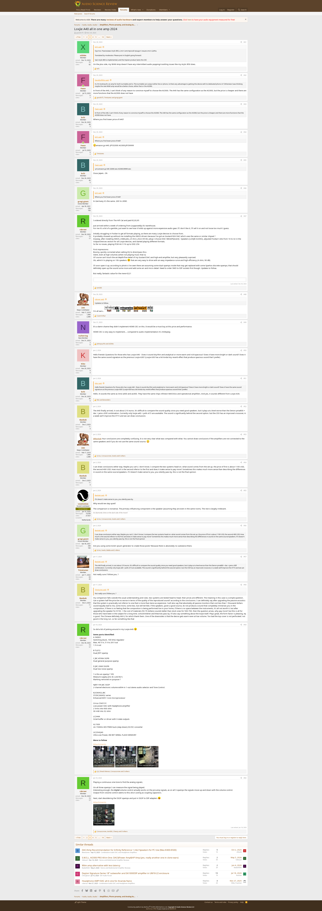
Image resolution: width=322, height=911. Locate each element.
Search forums (89, 14)
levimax (239, 875)
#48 (245, 294)
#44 (245, 132)
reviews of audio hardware (119, 19)
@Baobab (97, 438)
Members (163, 9)
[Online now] (83, 86)
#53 (245, 434)
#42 (245, 75)
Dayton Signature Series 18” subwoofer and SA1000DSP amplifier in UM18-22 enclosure (125, 873)
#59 (245, 625)
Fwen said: (99, 109)
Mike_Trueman (236, 883)
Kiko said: (98, 383)
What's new (136, 9)
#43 (245, 104)
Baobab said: (99, 495)
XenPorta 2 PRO (151, 909)
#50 (245, 350)
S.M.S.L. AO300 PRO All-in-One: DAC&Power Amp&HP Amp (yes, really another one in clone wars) (130, 857)
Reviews (97, 9)
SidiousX (85, 860)
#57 (245, 557)
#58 (245, 585)
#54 (245, 462)
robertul (85, 883)
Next (108, 37)
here (190, 19)
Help (242, 902)
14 (103, 37)
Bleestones (86, 852)
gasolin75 (79, 33)
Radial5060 (86, 868)
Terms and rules (220, 902)
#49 (245, 322)
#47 (245, 216)
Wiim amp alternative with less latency (101, 865)
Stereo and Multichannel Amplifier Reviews (114, 860)
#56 (245, 526)
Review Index (110, 9)
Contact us (209, 902)
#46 (245, 188)
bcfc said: (98, 47)
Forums (123, 9)
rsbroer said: (99, 299)
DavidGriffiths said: (102, 80)
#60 (245, 778)
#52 (245, 406)
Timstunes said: (100, 590)
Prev (79, 37)
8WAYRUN (173, 909)
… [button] (99, 37)
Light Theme (81, 902)
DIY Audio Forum (106, 876)
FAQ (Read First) (83, 9)
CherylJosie (86, 876)
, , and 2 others (111, 519)
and (105, 344)
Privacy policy (233, 902)
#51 (245, 378)
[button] (143, 10)
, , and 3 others (113, 771)
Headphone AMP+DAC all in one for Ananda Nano (107, 880)
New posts (78, 14)
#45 (245, 160)
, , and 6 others (111, 456)
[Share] (241, 42)
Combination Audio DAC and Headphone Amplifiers (119, 852)
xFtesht (239, 852)
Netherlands (86, 520)
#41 (245, 42)
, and (109, 98)
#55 (245, 490)
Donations (151, 9)
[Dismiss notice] (245, 19)
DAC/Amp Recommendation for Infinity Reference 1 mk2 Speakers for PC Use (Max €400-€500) (129, 849)
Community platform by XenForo (148, 907)
